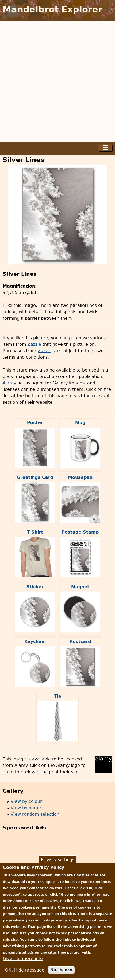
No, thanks (61, 970)
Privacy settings (57, 859)
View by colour (26, 801)
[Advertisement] (57, 81)
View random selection (35, 814)
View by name (26, 807)
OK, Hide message (24, 970)
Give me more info (23, 958)
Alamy (9, 382)
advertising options (86, 920)
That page (37, 927)
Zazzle (34, 344)
